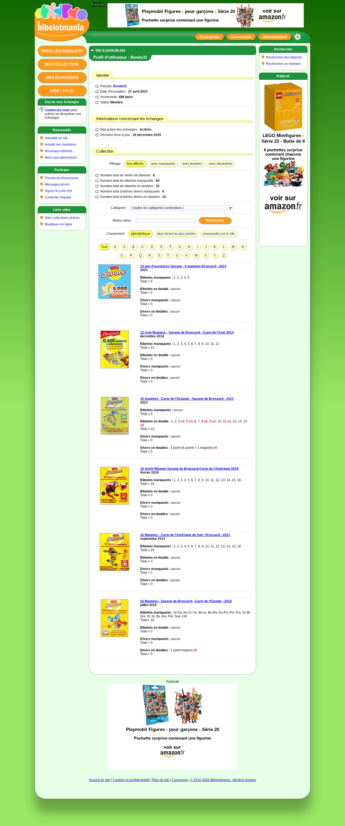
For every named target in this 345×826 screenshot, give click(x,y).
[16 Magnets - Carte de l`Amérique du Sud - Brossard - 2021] (114, 570)
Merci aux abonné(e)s (61, 157)
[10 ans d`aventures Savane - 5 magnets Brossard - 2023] (114, 298)
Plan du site (160, 780)
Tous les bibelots (62, 51)
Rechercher (283, 49)
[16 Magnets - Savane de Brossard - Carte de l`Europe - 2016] (114, 636)
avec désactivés (220, 164)
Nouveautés (62, 130)
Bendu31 (120, 86)
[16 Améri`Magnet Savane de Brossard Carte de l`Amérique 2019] (114, 503)
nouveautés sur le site (219, 234)
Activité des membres (60, 144)
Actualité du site (56, 138)
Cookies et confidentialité (131, 780)
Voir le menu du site (110, 50)
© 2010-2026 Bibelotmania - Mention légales (223, 780)
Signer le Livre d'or (58, 191)
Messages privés (57, 184)
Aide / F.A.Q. (62, 90)
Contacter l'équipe (58, 197)
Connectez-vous (57, 110)
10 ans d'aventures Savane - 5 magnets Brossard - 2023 (183, 266)
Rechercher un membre (283, 64)
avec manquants (163, 164)
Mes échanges (61, 77)
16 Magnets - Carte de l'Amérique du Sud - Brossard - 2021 (185, 535)
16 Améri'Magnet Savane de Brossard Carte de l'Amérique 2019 (189, 469)
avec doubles (192, 164)
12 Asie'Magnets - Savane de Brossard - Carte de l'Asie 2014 (187, 332)
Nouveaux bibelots (58, 151)
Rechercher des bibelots (284, 57)
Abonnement (275, 36)
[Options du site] (297, 36)
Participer (62, 170)
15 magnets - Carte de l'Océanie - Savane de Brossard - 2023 (187, 399)
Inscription (209, 36)
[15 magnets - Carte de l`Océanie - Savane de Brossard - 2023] (115, 433)
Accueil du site (99, 780)
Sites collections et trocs (62, 218)
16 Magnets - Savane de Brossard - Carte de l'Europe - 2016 (186, 601)
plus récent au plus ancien (176, 234)
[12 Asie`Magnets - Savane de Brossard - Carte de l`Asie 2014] (115, 367)
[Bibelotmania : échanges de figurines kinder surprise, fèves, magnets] (60, 36)
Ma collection (62, 64)
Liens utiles (62, 210)
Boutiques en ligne (58, 224)
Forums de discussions (61, 178)
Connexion (241, 36)
